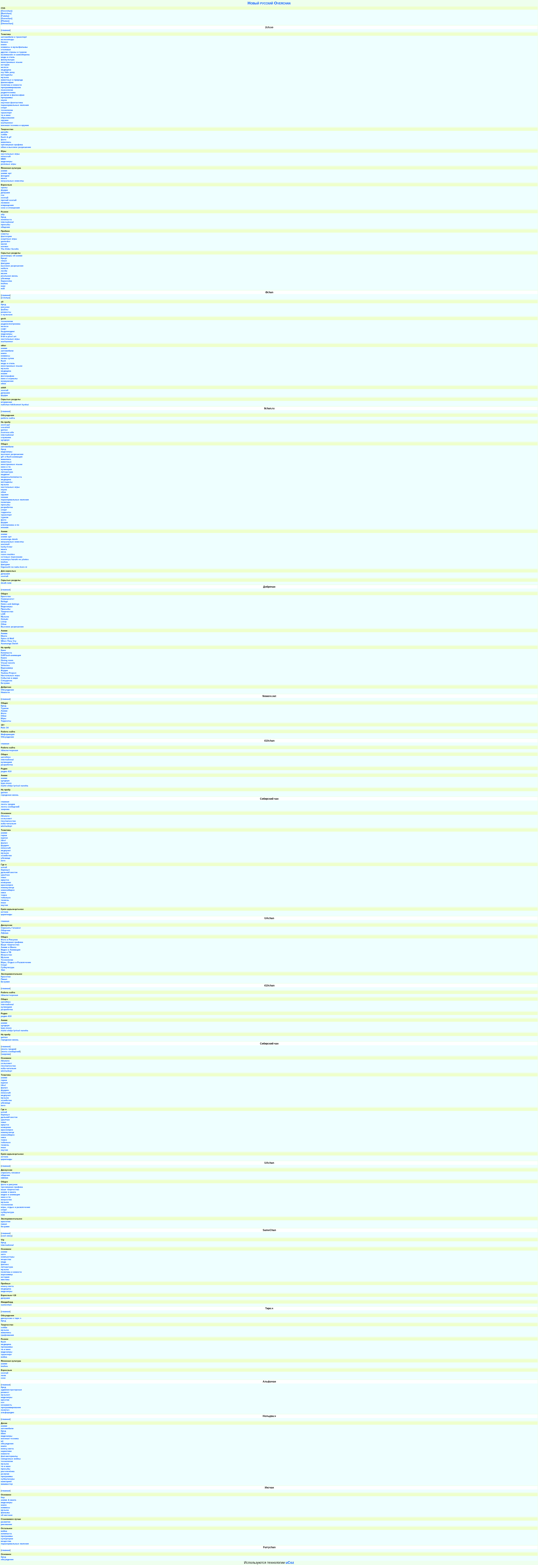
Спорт (4, 965)
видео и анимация (10, 1194)
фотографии (7, 376)
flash (3, 361)
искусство (6, 1199)
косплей (5, 544)
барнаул (5, 870)
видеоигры (6, 161)
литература (7, 472)
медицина (6, 70)
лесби (4, 271)
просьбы (5, 224)
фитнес (5, 1264)
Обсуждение (7, 690)
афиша (4, 1178)
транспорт (6, 112)
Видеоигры (7, 606)
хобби (4, 134)
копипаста (6, 219)
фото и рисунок (9, 1184)
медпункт (6, 850)
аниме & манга (8, 1500)
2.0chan (5, 298)
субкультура (7, 1212)
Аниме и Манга (8, 947)
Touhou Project (8, 673)
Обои (3, 624)
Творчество (7, 611)
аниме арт (6, 173)
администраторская (11, 1390)
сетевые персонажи (11, 557)
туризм (4, 517)
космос (4, 246)
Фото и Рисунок (9, 939)
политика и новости (11, 85)
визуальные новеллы (12, 181)
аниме (4, 171)
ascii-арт (5, 425)
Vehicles (5, 665)
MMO (3, 159)
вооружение (7, 381)
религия (5, 1474)
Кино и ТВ (6, 952)
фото (3, 139)
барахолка (6, 281)
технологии (7, 110)
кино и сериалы (9, 378)
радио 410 (6, 771)
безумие (5, 1226)
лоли (3, 1375)
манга (4, 178)
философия (7, 82)
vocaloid (5, 427)
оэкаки (4, 497)
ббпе (3, 1433)
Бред (3, 706)
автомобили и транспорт (14, 37)
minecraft (6, 156)
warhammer (7, 123)
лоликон (5, 202)
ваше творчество (10, 1189)
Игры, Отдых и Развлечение (16, 962)
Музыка (5, 616)
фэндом (5, 176)
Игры (3, 718)
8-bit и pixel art (8, 336)
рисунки (5, 307)
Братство (6, 596)
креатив (5, 1400)
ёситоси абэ (7, 432)
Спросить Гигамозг (11, 928)
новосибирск (8, 890)
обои (3, 383)
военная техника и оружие (15, 125)
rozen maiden (8, 554)
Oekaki (4, 619)
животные (6, 462)
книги (4, 44)
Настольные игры (10, 675)
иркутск (5, 880)
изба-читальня (8, 823)
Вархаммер (7, 668)
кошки (4, 373)
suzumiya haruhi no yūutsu (15, 559)
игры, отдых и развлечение (15, 1207)
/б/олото (5, 816)
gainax (4, 430)
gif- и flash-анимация (11, 457)
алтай (4, 867)
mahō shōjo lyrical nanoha (14, 785)
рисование (6, 1524)
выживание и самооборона (15, 54)
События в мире (9, 678)
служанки (6, 437)
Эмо (3, 970)
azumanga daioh (9, 539)
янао (3, 902)
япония (4, 527)
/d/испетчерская (9, 750)
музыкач (5, 1395)
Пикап (4, 979)
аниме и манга (8, 1192)
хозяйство (6, 855)
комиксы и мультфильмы (14, 47)
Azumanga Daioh (9, 643)
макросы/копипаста (11, 477)
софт (3, 329)
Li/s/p (4, 621)
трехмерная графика (12, 1187)
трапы (4, 187)
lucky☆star (6, 547)
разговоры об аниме (11, 255)
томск (4, 895)
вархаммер (7, 1274)
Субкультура (7, 967)
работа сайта (8, 418)
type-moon (6, 783)
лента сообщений (10, 807)
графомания (7, 1335)
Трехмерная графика (12, 942)
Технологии (7, 960)
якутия (4, 905)
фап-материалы (9, 1456)
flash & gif (6, 137)
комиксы (5, 356)
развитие (6, 1522)
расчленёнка (8, 1471)
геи (2, 195)
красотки (5, 1221)
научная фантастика (12, 102)
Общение (6, 930)
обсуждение (7, 1443)
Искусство (6, 955)
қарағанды (6, 914)
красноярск (7, 885)
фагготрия (6, 236)
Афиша (4, 933)
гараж (4, 835)
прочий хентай (8, 200)
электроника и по (10, 525)
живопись (6, 142)
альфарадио (7, 1412)
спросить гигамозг (10, 1172)
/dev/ (3, 840)
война (4, 1357)
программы (7, 97)
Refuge (4, 601)
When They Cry (8, 641)
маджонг (5, 474)
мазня (4, 273)
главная (5, 30)
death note (6, 583)
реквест (5, 1392)
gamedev (5, 241)
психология (7, 90)
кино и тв (6, 467)
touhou (4, 283)
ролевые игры (8, 164)
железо (4, 67)
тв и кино (6, 115)
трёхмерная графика (12, 144)
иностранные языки (11, 62)
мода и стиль (8, 57)
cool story (6, 1236)
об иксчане (7, 1515)
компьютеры (8, 1257)
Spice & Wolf (7, 638)
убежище (5, 278)
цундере (5, 440)
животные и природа (12, 80)
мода (3, 1262)
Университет (7, 599)
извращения (7, 205)
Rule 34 (5, 727)
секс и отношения (10, 208)
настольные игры (10, 154)
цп (2, 1441)
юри (3, 286)
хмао (3, 877)
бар (3, 1497)
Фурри (4, 670)
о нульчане (7, 314)
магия (4, 244)
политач (5, 1410)
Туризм (4, 708)
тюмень (5, 900)
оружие (5, 120)
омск (3, 892)
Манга (4, 636)
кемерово (6, 882)
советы (5, 234)
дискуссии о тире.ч (11, 1318)
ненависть (6, 1405)
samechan (6, 1305)
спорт (4, 107)
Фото (3, 713)
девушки (5, 192)
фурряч (5, 845)
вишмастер (7, 1484)
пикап (4, 1224)
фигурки (5, 263)
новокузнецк (7, 887)
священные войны (11, 1459)
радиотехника (8, 92)
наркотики (6, 1451)
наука (4, 100)
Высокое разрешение (12, 626)
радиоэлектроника (10, 324)
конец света (7, 1286)
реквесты (6, 312)
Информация (8, 734)
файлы (4, 309)
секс (3, 1378)
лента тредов (8, 804)
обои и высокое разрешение (16, 147)
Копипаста (6, 653)
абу (3, 214)
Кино (3, 650)
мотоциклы (7, 75)
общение (5, 227)
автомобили (7, 351)
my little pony (8, 72)
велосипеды (7, 39)
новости (5, 1453)
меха (3, 552)
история (5, 65)
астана (4, 912)
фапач (4, 843)
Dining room (7, 660)
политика (6, 502)
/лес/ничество (8, 821)
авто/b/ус (6, 757)
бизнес (4, 42)
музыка (5, 77)
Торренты (6, 721)
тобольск (6, 897)
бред (3, 217)
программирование (11, 87)
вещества (6, 1259)
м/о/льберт (6, 826)
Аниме (4, 633)
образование (8, 118)
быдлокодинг (8, 331)
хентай (4, 197)
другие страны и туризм (13, 52)
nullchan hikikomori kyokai (15, 404)
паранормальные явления (15, 105)
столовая (6, 49)
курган (4, 838)
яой (3, 288)
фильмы (5, 1512)
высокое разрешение (12, 266)
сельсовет (6, 818)
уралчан (5, 875)
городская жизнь (9, 795)
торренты (6, 512)
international (7, 222)
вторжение (6, 402)
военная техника (10, 1438)
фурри (4, 190)
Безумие (5, 683)
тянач (4, 261)
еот (2, 1402)
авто (3, 1254)
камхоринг (6, 1481)
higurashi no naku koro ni (14, 567)
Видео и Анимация (10, 950)
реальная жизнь (9, 276)
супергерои (7, 1538)
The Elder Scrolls (10, 249)
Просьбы (6, 609)
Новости (5, 692)
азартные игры (9, 239)
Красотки (6, 976)
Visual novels (8, 663)
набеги (4, 268)
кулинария (6, 469)
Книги (4, 658)
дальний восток (9, 872)
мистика (5, 1279)
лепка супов (7, 358)
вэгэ (3, 860)
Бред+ (4, 258)
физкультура (8, 59)
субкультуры (8, 1479)
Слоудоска (6, 680)
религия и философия (12, 95)
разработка (7, 507)
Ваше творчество (10, 945)
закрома (5, 809)
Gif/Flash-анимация (11, 655)
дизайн (4, 132)
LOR (3, 614)
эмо (3, 1215)
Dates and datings (10, 604)
